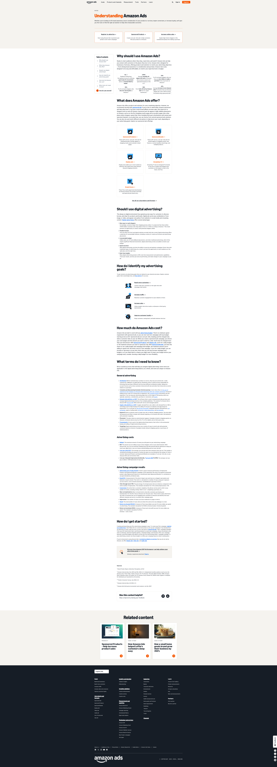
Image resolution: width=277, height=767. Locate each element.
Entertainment (147, 689)
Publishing (146, 706)
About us (96, 747)
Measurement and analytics (124, 702)
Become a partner (172, 703)
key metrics (138, 276)
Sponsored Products (140, 342)
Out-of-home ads (98, 715)
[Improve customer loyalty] (128, 316)
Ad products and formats (99, 697)
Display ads (97, 708)
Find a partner (171, 701)
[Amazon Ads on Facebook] (107, 750)
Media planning (122, 684)
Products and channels (114, 2)
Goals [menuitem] (96, 679)
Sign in (178, 2)
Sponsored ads (97, 700)
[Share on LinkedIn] (275, 757)
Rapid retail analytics (123, 715)
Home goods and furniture (150, 701)
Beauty (145, 684)
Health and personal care (149, 698)
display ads (129, 540)
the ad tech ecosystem (142, 408)
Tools (137, 2)
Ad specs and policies (173, 689)
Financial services (147, 693)
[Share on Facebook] (275, 750)
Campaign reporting (123, 710)
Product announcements (173, 684)
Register (186, 2)
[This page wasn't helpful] (163, 596)
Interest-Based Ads (125, 747)
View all (96, 717)
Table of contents (102, 57)
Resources (170, 686)
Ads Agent (121, 737)
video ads (136, 540)
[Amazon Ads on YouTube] (104, 750)
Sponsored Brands (157, 344)
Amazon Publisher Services (125, 730)
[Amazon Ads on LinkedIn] (95, 750)
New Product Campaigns (124, 735)
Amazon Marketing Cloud (125, 725)
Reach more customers (99, 684)
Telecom (146, 708)
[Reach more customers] (128, 285)
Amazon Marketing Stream (125, 708)
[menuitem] (101, 708)
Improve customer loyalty (100, 691)
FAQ (169, 691)
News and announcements (174, 693)
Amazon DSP (130, 402)
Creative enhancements (124, 691)
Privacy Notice (115, 747)
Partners (144, 2)
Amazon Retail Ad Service (125, 732)
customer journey (154, 393)
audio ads (144, 540)
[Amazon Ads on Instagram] (101, 750)
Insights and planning (125, 679)
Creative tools (122, 696)
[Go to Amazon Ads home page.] (108, 759)
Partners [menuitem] (170, 698)
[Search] (172, 2)
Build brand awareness (99, 681)
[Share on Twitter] (275, 754)
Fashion (145, 691)
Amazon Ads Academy (173, 681)
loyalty (155, 397)
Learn (151, 2)
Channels (146, 718)
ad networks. (160, 410)
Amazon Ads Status (145, 747)
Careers (154, 747)
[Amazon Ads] (90, 2)
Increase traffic (97, 686)
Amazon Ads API (123, 727)
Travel (145, 713)
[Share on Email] (275, 760)
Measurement (128, 2)
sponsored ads (137, 107)
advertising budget (147, 333)
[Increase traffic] (128, 296)
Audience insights (123, 681)
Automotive (146, 681)
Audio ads (96, 712)
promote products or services (148, 539)
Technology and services (126, 720)
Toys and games (147, 711)
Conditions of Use (105, 747)
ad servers (141, 410)
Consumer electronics (149, 686)
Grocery (145, 696)
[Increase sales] (128, 306)
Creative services (123, 693)
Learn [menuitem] (170, 679)
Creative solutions (124, 689)
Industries (147, 679)
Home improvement (148, 703)
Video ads (96, 710)
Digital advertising (128, 220)
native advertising (149, 410)
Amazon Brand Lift (123, 705)
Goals (103, 2)
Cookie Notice (135, 747)
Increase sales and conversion (101, 689)
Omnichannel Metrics (124, 712)
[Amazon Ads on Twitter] (98, 750)
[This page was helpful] (167, 596)
